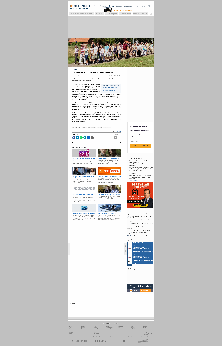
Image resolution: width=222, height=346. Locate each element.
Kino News (73, 336)
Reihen (82, 328)
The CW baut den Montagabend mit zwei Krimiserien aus (139, 164)
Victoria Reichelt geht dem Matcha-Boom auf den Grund (140, 227)
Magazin (103, 6)
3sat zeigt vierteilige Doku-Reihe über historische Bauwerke (138, 161)
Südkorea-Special (111, 14)
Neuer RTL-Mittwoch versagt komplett (110, 88)
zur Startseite (97, 142)
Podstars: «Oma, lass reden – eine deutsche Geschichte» (140, 172)
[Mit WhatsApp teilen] (81, 138)
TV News (100, 336)
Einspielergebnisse (134, 329)
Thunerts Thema (125, 14)
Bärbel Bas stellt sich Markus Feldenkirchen (137, 233)
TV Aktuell (77, 336)
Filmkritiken (89, 336)
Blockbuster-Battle (134, 331)
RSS (70, 327)
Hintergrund (83, 327)
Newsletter (71, 328)
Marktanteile (108, 328)
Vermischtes (96, 328)
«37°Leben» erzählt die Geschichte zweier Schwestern (139, 177)
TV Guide (111, 336)
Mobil (70, 329)
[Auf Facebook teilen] (74, 138)
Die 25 (84, 127)
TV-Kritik (120, 328)
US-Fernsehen (96, 333)
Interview (83, 329)
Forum (143, 6)
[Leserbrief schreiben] (116, 138)
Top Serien (149, 336)
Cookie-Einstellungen (147, 333)
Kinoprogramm (134, 336)
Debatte (119, 327)
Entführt (100, 127)
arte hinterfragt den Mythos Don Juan (139, 235)
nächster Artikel (115, 142)
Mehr (150, 6)
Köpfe (95, 332)
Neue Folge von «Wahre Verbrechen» (138, 230)
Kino (137, 6)
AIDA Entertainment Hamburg (143, 262)
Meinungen (128, 6)
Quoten (119, 6)
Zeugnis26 (99, 14)
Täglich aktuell (109, 329)
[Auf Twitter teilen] (77, 138)
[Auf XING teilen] (85, 138)
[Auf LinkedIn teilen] (88, 138)
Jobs (144, 328)
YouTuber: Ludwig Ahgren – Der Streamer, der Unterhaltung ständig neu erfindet (140, 169)
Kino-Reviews (121, 329)
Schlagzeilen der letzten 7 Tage (137, 180)
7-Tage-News (71, 331)
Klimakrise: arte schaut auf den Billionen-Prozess (141, 167)
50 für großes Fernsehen (109, 90)
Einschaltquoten (106, 336)
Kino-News (133, 327)
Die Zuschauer (91, 127)
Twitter (70, 333)
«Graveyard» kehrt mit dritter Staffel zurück (140, 175)
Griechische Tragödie (140, 14)
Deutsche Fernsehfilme (142, 336)
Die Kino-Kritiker (134, 328)
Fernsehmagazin (83, 336)
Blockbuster (116, 336)
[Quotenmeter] (82, 7)
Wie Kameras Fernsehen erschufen (81, 14)
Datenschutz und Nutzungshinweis (146, 332)
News (111, 6)
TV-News (95, 327)
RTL (79, 86)
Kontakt (144, 329)
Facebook (71, 332)
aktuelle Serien (127, 336)
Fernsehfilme (121, 336)
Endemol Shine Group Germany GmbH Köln (141, 244)
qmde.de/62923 (117, 131)
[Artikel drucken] (92, 138)
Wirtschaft (96, 329)
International (96, 331)
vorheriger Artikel (78, 142)
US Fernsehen (95, 336)
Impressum (145, 334)
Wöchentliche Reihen (110, 327)
